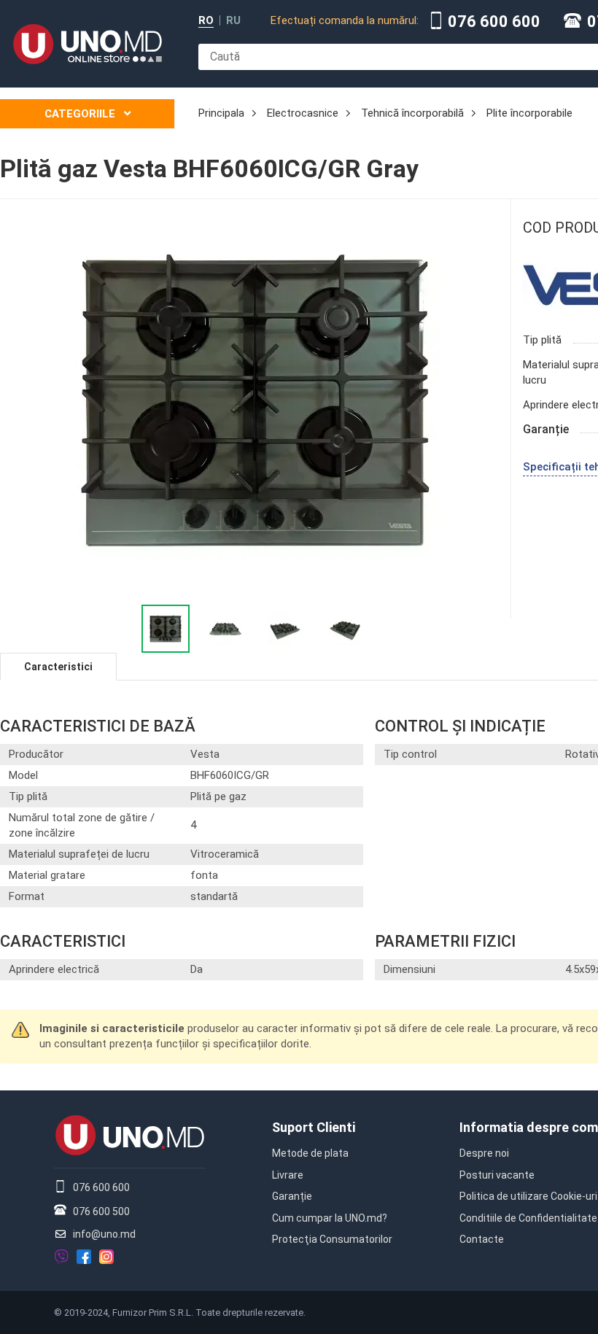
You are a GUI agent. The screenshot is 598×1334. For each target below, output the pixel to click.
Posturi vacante (497, 1175)
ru (233, 20)
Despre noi (484, 1153)
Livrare (287, 1175)
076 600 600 (494, 22)
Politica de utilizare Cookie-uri (528, 1196)
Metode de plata (310, 1153)
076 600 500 (101, 1211)
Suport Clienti (313, 1127)
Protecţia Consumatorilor (332, 1239)
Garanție (292, 1196)
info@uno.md (104, 1234)
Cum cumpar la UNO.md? (329, 1218)
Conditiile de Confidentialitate (528, 1218)
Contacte (481, 1239)
